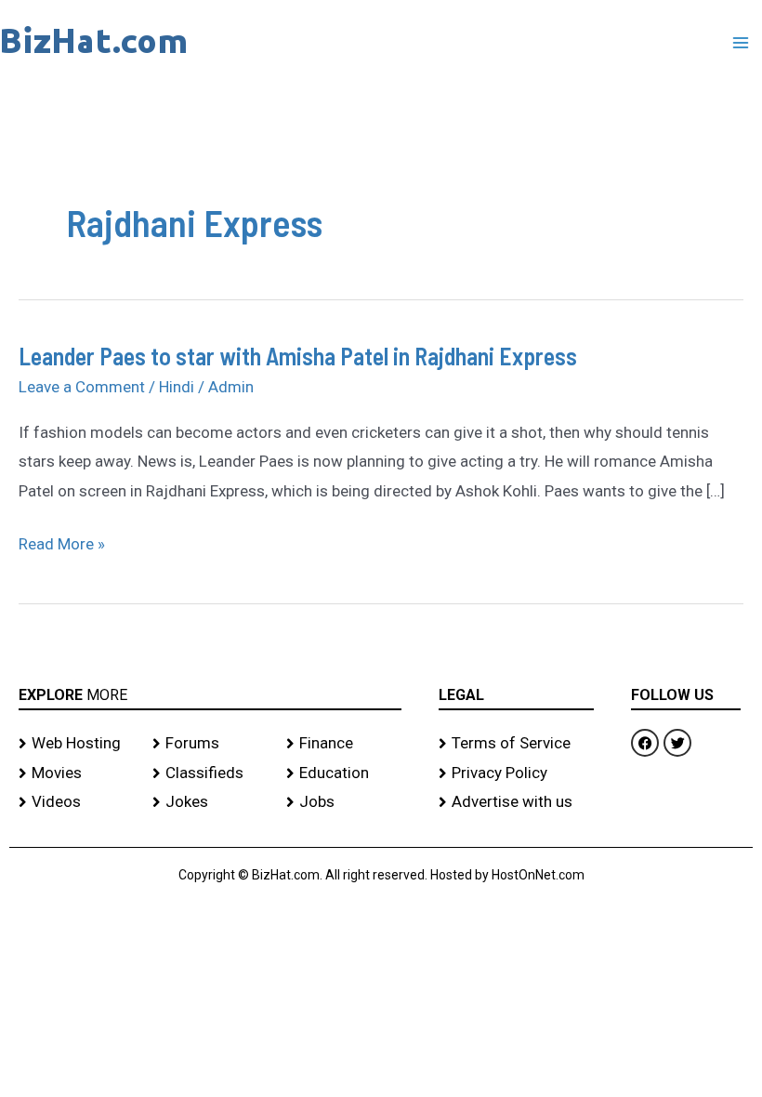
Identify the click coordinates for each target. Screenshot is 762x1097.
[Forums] (210, 744)
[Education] (343, 773)
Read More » (62, 545)
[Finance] (343, 744)
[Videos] (76, 802)
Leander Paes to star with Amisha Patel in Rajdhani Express (298, 355)
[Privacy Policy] (516, 773)
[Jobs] (343, 802)
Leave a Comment (82, 386)
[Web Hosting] (76, 744)
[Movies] (76, 773)
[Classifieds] (210, 773)
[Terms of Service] (516, 744)
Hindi (176, 386)
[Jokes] (210, 802)
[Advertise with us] (516, 802)
